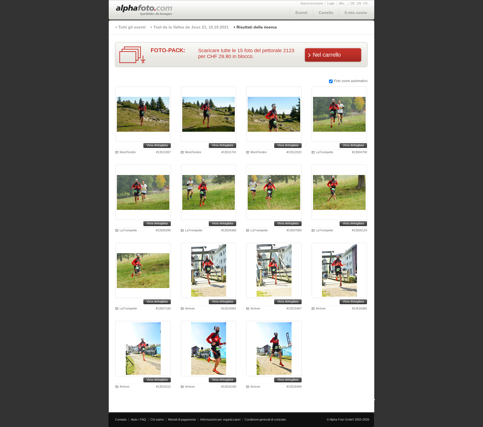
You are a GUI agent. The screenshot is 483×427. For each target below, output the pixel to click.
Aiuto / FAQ (138, 419)
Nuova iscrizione (311, 3)
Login (331, 3)
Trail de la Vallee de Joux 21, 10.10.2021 (191, 27)
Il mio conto (356, 12)
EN (359, 3)
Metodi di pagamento (182, 419)
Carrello (326, 12)
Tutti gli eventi (132, 27)
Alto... (342, 3)
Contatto (121, 419)
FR (365, 3)
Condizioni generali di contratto (265, 419)
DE (353, 3)
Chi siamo (157, 419)
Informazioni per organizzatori (220, 419)
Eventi (301, 12)
